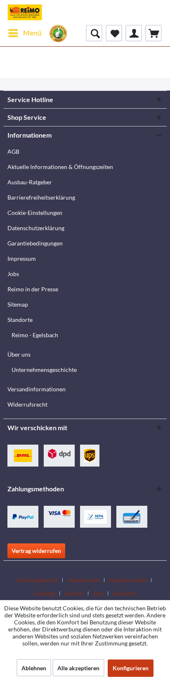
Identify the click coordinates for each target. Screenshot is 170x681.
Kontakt (74, 593)
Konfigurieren (131, 667)
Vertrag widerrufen (36, 550)
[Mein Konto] (133, 33)
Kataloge (44, 593)
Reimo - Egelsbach (35, 334)
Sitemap (17, 304)
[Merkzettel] (114, 33)
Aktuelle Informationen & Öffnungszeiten (60, 166)
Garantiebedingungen (35, 243)
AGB (13, 151)
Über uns (19, 354)
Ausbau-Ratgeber (29, 182)
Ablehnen (33, 667)
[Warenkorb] (153, 33)
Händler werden (128, 580)
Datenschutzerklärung (35, 227)
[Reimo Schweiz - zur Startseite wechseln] (24, 12)
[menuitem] (24, 33)
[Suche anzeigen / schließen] (94, 33)
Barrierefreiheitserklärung (41, 197)
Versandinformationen (36, 389)
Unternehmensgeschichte (44, 369)
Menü (32, 33)
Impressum (21, 258)
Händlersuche (83, 580)
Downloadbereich (37, 580)
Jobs (13, 273)
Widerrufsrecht (27, 404)
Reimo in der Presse (32, 289)
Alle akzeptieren (78, 667)
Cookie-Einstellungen (34, 212)
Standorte (20, 319)
